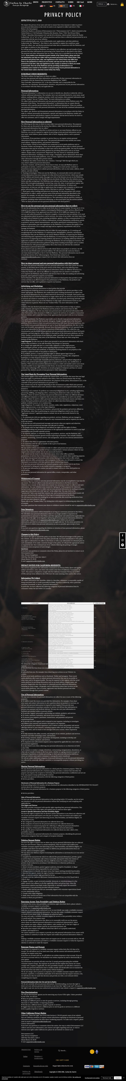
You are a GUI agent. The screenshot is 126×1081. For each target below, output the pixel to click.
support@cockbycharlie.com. (39, 530)
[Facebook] (122, 535)
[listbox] (101, 4)
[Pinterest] (122, 544)
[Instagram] (122, 540)
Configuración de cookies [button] (92, 1078)
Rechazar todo (107, 1078)
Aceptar (117, 1078)
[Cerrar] (124, 1078)
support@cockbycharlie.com (30, 257)
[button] (122, 4)
